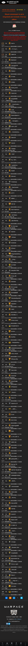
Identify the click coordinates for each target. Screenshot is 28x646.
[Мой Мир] (14, 597)
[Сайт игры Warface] (14, 606)
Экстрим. (13, 586)
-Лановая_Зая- (15, 547)
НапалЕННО (8, 117)
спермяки (7, 183)
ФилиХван (7, 516)
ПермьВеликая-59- (10, 111)
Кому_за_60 (8, 294)
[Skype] (21, 597)
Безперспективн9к (10, 228)
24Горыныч (14, 386)
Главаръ (13, 148)
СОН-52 (13, 204)
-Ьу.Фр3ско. (14, 165)
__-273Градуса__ (9, 255)
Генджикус (14, 182)
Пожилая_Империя (10, 377)
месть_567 (14, 126)
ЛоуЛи (6, 239)
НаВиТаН (13, 54)
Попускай (7, 577)
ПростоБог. (14, 370)
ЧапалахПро (8, 571)
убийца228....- (15, 458)
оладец (13, 82)
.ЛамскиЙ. (14, 569)
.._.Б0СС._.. (14, 409)
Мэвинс (13, 71)
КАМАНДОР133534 (15, 475)
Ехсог (12, 414)
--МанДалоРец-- (15, 342)
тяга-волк (14, 453)
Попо (6, 372)
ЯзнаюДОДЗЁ (14, 292)
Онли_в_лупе (14, 564)
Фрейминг (13, 60)
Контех (7, 61)
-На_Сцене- (8, 399)
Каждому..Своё (9, 493)
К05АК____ (14, 198)
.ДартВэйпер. (14, 220)
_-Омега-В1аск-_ (9, 277)
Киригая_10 (14, 403)
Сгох (6, 416)
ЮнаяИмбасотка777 (10, 67)
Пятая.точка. (14, 320)
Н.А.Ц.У (13, 364)
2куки (6, 333)
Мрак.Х (13, 575)
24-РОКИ (13, 265)
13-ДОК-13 (14, 525)
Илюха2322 (14, 503)
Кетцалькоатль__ (9, 366)
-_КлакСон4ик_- (15, 104)
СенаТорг (13, 375)
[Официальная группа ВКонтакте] (7, 624)
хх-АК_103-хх (15, 436)
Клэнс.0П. (7, 128)
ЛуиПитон (7, 449)
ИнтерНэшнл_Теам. (10, 349)
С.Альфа (13, 542)
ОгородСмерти (15, 326)
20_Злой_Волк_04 (9, 217)
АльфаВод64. (14, 553)
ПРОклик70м (14, 359)
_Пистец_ (13, 497)
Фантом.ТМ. (14, 464)
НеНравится (8, 521)
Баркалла (7, 527)
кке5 (12, 110)
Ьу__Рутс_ (14, 159)
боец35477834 (15, 270)
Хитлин (7, 172)
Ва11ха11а (7, 477)
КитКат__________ (16, 331)
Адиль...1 (13, 536)
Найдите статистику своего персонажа (14, 35)
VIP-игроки (20, 9)
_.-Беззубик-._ (15, 121)
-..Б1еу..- (13, 259)
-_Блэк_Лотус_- (9, 305)
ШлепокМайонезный (10, 167)
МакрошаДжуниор (16, 298)
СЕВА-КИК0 (14, 492)
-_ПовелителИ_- (9, 100)
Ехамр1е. (7, 139)
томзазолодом (15, 486)
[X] (17, 597)
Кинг (6, 510)
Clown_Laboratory (9, 106)
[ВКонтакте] (6, 597)
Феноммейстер (15, 558)
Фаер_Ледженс (9, 189)
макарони (7, 355)
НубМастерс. (8, 122)
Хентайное (8, 471)
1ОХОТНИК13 (14, 591)
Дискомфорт (8, 549)
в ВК (15, 619)
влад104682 (14, 98)
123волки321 (8, 89)
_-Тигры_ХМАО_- (9, 383)
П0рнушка (7, 272)
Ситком (7, 211)
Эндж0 (13, 170)
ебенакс (13, 176)
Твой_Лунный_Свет (10, 150)
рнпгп (12, 193)
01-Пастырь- (14, 226)
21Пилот (13, 248)
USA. (6, 56)
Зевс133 (13, 137)
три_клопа (7, 444)
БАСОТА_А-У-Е (8, 261)
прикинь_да (8, 455)
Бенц (6, 78)
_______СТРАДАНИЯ (10, 538)
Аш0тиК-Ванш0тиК (16, 470)
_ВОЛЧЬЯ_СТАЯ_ (9, 582)
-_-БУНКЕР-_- (8, 250)
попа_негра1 (14, 353)
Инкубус (7, 505)
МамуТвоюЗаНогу (15, 254)
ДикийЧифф (14, 381)
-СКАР (12, 154)
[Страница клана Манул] (14, 612)
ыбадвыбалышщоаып (16, 348)
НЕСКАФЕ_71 (14, 314)
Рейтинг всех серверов (8, 9)
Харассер (13, 93)
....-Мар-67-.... (15, 580)
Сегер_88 (13, 276)
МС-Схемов (14, 287)
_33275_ (13, 481)
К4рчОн (13, 143)
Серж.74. (13, 398)
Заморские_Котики (10, 466)
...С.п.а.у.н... (14, 49)
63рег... (7, 338)
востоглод (14, 420)
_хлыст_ (13, 531)
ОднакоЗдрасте (15, 115)
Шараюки (13, 303)
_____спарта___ (9, 266)
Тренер (13, 508)
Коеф (6, 300)
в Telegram (19, 619)
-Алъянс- (13, 392)
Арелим (13, 231)
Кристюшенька (15, 209)
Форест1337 (14, 519)
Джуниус (13, 281)
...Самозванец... (15, 132)
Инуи (6, 588)
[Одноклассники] (10, 597)
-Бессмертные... (9, 560)
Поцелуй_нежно (9, 427)
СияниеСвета (8, 532)
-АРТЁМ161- (14, 215)
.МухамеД (13, 447)
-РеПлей (13, 237)
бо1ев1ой (13, 242)
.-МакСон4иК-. (15, 187)
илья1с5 (13, 514)
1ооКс (12, 309)
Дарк (12, 431)
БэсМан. (13, 337)
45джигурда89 (15, 425)
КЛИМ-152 (13, 442)
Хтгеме (13, 76)
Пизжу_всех (14, 87)
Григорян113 (14, 65)
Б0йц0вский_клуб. (10, 289)
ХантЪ (13, 43)
